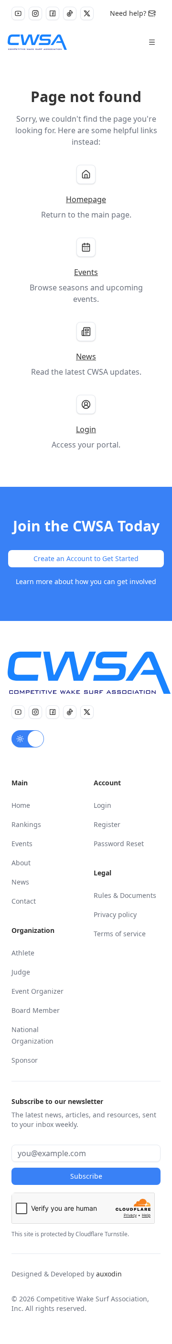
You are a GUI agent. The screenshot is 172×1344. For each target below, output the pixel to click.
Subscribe (86, 1176)
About (21, 862)
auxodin (109, 1273)
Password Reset (119, 843)
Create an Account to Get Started (86, 558)
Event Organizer (37, 991)
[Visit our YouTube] (18, 13)
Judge (20, 971)
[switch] (27, 738)
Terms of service (120, 933)
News (20, 881)
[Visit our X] (87, 13)
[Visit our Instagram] (35, 13)
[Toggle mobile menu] (152, 42)
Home (20, 805)
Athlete (22, 952)
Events (21, 843)
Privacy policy (115, 914)
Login (102, 805)
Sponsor (24, 1060)
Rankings (26, 824)
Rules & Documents (125, 895)
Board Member (35, 1010)
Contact (23, 901)
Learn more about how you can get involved (86, 581)
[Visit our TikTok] (69, 13)
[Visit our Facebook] (52, 13)
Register (107, 824)
